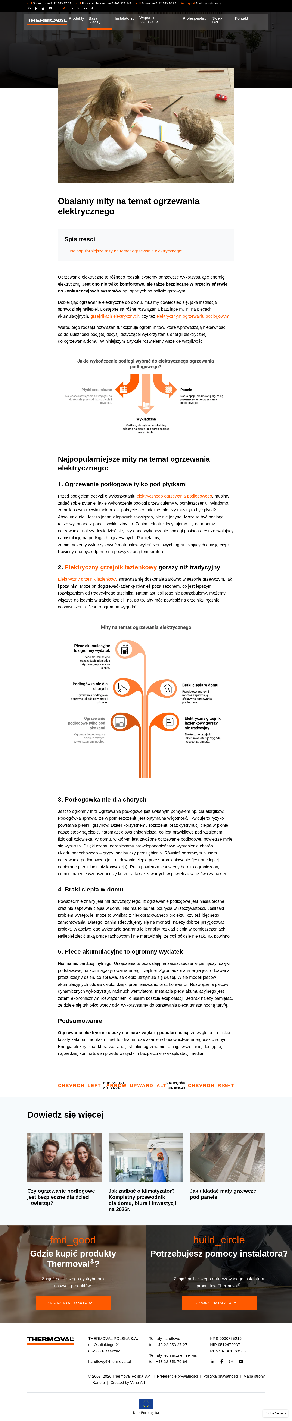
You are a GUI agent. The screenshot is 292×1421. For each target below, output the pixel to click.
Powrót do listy (146, 1085)
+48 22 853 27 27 (59, 3)
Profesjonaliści (195, 18)
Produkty (76, 18)
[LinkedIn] (31, 8)
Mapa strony (254, 1376)
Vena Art (137, 1382)
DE (79, 8)
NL (92, 8)
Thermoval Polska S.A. (132, 1376)
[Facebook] (38, 8)
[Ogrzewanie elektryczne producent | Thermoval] (50, 1340)
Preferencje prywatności (177, 1376)
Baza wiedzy (94, 20)
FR (86, 8)
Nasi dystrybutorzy (208, 3)
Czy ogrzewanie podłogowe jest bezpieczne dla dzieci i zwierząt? (61, 1197)
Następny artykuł (200, 1085)
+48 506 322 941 (119, 3)
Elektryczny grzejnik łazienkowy (111, 567)
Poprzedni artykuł (91, 1085)
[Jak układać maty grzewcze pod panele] (227, 1157)
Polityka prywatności (220, 1376)
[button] (275, 1413)
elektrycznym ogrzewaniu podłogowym (192, 316)
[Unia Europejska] (146, 1406)
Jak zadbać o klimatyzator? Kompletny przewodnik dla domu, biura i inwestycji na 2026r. (142, 1200)
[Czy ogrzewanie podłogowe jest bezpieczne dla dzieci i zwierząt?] (64, 1157)
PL (64, 8)
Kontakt (241, 18)
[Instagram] (45, 8)
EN (71, 8)
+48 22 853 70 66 (164, 3)
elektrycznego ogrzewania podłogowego (174, 496)
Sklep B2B (217, 20)
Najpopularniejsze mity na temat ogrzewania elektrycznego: (126, 251)
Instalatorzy (124, 18)
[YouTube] (50, 8)
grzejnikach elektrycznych (115, 316)
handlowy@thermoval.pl (109, 1361)
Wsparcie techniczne (148, 20)
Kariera (99, 1382)
